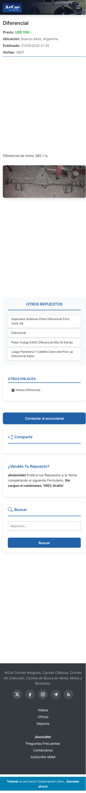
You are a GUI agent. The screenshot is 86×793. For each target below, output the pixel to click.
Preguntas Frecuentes (43, 743)
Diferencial (15, 23)
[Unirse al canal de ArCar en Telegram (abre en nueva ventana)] (56, 694)
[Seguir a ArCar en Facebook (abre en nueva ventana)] (30, 694)
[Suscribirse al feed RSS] (68, 694)
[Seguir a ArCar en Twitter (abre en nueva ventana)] (17, 694)
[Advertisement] (43, 105)
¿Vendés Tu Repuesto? (29, 466)
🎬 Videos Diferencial (25, 390)
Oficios (43, 717)
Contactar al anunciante (44, 418)
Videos (43, 710)
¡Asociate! (43, 737)
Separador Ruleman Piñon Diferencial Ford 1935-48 (40, 321)
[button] (44, 439)
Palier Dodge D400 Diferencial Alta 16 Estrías (42, 342)
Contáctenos (43, 750)
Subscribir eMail (42, 757)
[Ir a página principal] (12, 7)
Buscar (44, 543)
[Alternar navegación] (78, 7)
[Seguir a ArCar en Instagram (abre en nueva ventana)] (43, 694)
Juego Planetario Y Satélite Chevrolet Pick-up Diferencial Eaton (42, 354)
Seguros (42, 723)
